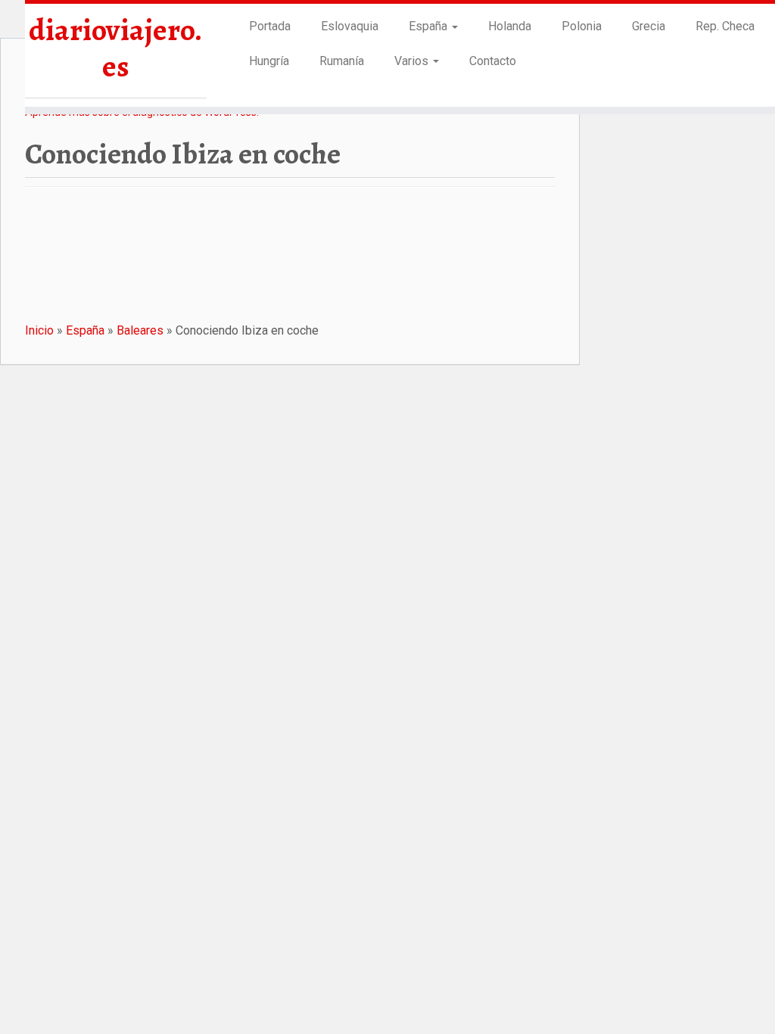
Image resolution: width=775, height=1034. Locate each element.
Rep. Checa (725, 26)
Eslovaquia (349, 26)
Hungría (269, 61)
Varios (412, 61)
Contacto (492, 61)
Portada (270, 26)
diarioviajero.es (115, 48)
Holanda (509, 26)
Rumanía (341, 61)
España (429, 26)
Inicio (39, 330)
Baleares (140, 330)
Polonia (582, 26)
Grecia (648, 26)
